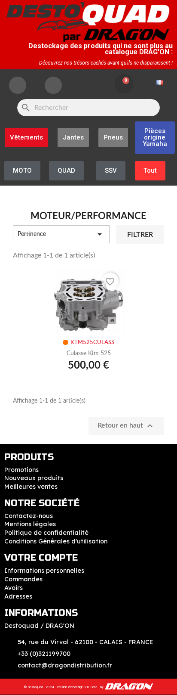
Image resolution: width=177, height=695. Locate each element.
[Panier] (124, 83)
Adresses (18, 596)
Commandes (23, 579)
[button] (155, 137)
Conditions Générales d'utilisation (55, 541)
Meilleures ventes (31, 486)
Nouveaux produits (33, 478)
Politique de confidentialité (46, 533)
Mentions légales (30, 524)
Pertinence (61, 234)
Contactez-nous (28, 516)
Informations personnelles (44, 570)
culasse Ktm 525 (89, 354)
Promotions (21, 470)
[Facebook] (17, 85)
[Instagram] (53, 85)
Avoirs (13, 588)
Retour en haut (126, 426)
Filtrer (140, 234)
